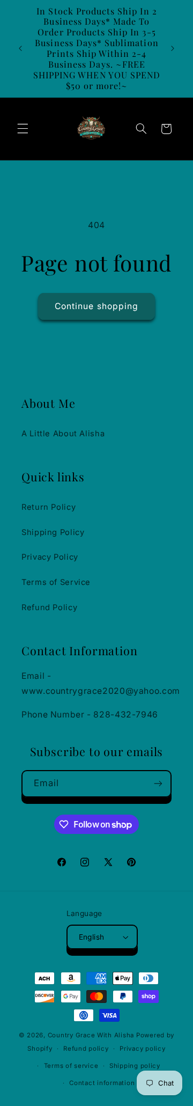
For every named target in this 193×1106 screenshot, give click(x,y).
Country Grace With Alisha (91, 1035)
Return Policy (48, 507)
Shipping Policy (52, 532)
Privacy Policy (49, 557)
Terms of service (71, 1066)
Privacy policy (142, 1048)
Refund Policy (49, 607)
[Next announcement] (172, 48)
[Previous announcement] (20, 48)
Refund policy (86, 1048)
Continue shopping (96, 306)
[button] (22, 128)
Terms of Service (56, 582)
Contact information (102, 1083)
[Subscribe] (158, 783)
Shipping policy (134, 1066)
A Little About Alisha (63, 433)
